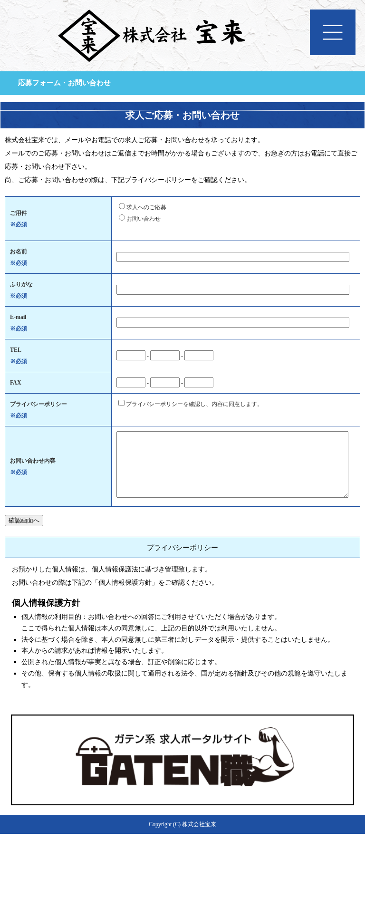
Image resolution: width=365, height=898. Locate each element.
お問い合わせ (143, 218)
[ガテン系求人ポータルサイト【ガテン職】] (182, 801)
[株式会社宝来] (182, 43)
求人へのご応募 (146, 207)
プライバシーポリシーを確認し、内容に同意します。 (194, 404)
